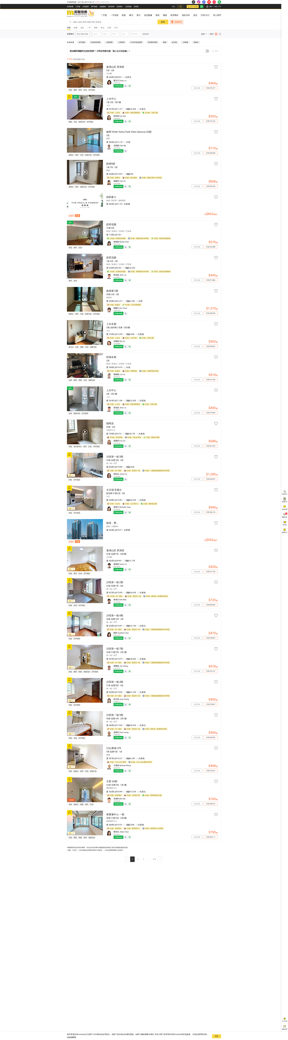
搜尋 (163, 22)
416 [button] (154, 859)
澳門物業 (94, 6)
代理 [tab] (109, 28)
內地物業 (85, 6)
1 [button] (132, 859)
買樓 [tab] (69, 28)
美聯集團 (70, 6)
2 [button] (137, 859)
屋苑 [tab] (96, 28)
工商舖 (77, 6)
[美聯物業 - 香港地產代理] (81, 13)
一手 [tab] (89, 28)
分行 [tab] (116, 28)
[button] (127, 859)
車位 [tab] (102, 28)
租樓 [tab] (75, 28)
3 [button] (143, 859)
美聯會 (136, 6)
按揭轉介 (120, 6)
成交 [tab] (82, 28)
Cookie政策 (71, 1037)
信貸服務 (128, 6)
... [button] (149, 859)
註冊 (180, 6)
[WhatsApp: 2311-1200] (201, 6)
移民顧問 (111, 6)
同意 (216, 1036)
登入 (173, 6)
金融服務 (103, 6)
